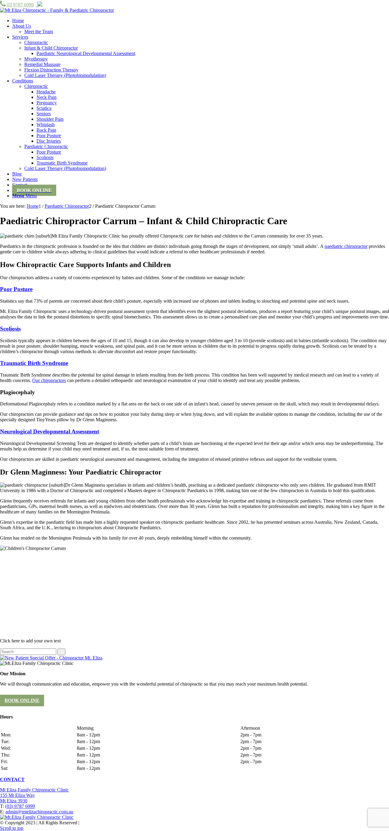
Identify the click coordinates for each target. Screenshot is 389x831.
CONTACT (12, 779)
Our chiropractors (49, 380)
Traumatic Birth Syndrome (34, 363)
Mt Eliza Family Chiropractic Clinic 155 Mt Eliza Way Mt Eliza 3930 (34, 795)
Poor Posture (16, 289)
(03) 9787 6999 (20, 806)
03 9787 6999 (20, 4)
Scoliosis (10, 328)
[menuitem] (18, 20)
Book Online (22, 700)
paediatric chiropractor (346, 246)
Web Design (92, 822)
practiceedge (139, 822)
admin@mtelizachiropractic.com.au (39, 811)
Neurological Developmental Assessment (49, 431)
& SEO (112, 822)
